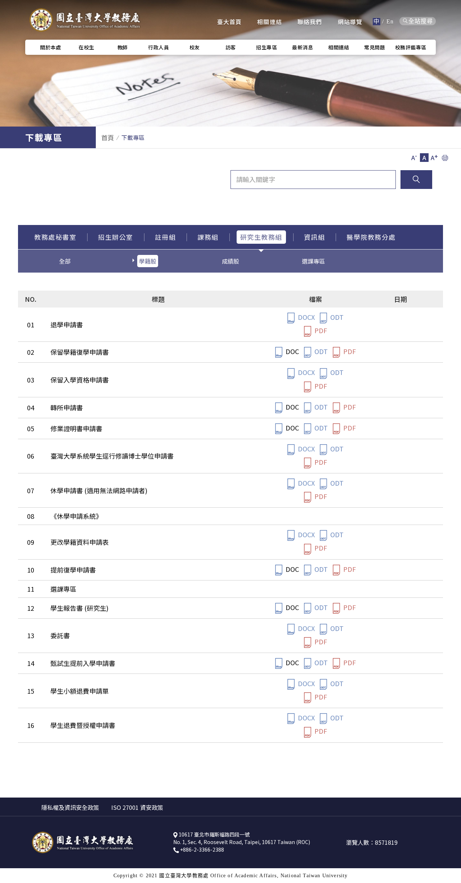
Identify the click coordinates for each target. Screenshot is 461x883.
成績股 (230, 261)
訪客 (230, 47)
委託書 (60, 635)
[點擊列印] (444, 157)
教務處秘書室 (55, 237)
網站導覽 (350, 21)
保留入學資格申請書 (79, 379)
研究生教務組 (261, 237)
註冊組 (165, 237)
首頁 (107, 137)
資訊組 (314, 237)
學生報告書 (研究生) (79, 608)
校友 (194, 47)
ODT (336, 317)
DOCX (305, 317)
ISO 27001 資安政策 (137, 807)
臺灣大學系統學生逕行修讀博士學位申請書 (112, 455)
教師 (122, 47)
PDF (320, 330)
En (390, 21)
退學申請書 (66, 324)
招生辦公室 (115, 237)
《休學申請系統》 (76, 516)
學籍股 (147, 261)
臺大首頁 (229, 21)
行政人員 (158, 47)
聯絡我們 (309, 21)
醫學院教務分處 (371, 237)
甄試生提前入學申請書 (82, 663)
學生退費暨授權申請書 (82, 725)
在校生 (86, 47)
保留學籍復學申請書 (79, 352)
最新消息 (302, 47)
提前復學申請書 (73, 569)
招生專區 (266, 47)
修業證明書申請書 (76, 428)
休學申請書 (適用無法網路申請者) (98, 490)
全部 (65, 261)
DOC (291, 351)
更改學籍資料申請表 (79, 542)
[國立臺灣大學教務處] (84, 20)
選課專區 (313, 261)
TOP (450, 540)
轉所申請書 (66, 407)
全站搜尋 (420, 21)
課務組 (208, 237)
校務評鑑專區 (410, 47)
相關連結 (269, 21)
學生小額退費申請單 (79, 691)
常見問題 (374, 47)
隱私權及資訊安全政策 (70, 807)
